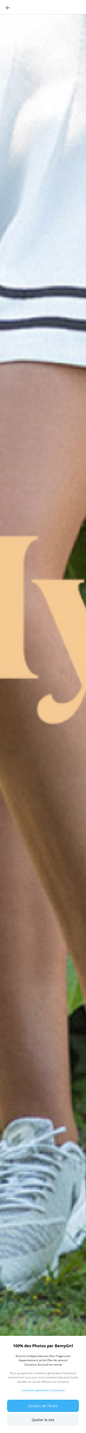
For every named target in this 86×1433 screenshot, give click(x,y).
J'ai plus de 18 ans (43, 1405)
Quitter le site (43, 1419)
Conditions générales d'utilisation (43, 1390)
